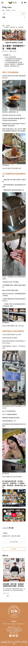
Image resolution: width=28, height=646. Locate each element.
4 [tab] (15, 596)
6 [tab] (20, 596)
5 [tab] (17, 596)
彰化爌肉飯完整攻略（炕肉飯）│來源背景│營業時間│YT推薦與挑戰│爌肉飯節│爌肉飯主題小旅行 (14, 64)
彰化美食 (14, 51)
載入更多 (14, 549)
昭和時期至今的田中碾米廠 (12, 60)
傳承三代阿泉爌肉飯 (10, 57)
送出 (23, 13)
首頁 (3, 10)
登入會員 (17, 536)
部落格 (7, 10)
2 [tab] (10, 596)
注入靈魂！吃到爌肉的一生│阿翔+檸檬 (13, 27)
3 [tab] (13, 596)
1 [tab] (8, 596)
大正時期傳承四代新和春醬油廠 (13, 59)
